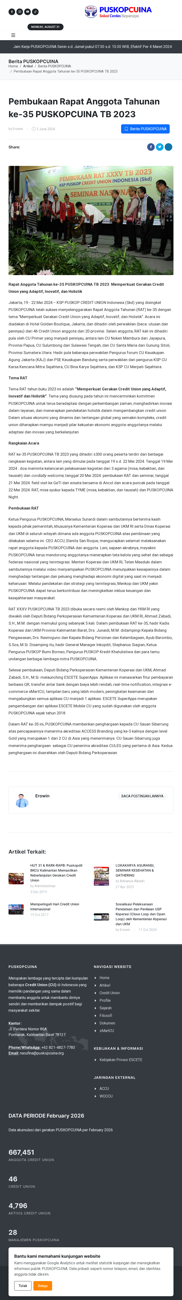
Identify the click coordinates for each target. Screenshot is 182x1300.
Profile (105, 1000)
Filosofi (106, 1015)
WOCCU (106, 1096)
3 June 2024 (45, 129)
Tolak (23, 1286)
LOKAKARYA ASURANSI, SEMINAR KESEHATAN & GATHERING (135, 870)
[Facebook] (151, 147)
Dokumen (107, 1023)
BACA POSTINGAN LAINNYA (143, 796)
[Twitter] (160, 147)
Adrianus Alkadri (132, 881)
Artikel (105, 985)
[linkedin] (168, 147)
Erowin (18, 129)
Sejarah (106, 1008)
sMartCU (107, 1030)
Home (13, 66)
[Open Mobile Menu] (13, 35)
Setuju (43, 1286)
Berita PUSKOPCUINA (54, 66)
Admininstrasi (45, 886)
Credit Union (110, 993)
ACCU (104, 1088)
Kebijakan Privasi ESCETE (121, 1060)
